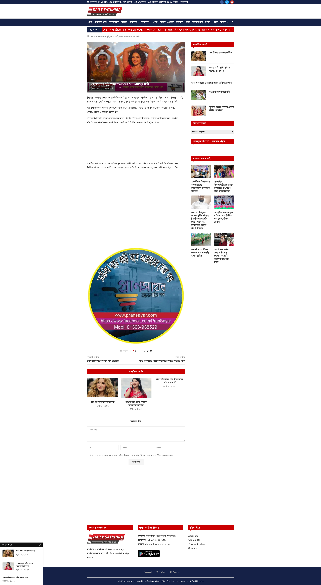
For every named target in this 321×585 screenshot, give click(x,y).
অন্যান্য (223, 22)
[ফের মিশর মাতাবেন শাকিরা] (102, 388)
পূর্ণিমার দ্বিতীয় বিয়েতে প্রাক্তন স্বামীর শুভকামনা (221, 109)
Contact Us (194, 540)
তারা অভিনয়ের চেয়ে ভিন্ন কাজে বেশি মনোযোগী (211, 82)
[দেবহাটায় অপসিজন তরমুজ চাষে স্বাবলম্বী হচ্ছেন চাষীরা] (201, 239)
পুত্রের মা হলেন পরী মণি (219, 91)
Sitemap (192, 548)
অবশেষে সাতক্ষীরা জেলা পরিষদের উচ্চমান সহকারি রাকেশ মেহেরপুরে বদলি (221, 255)
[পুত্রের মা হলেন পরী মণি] (198, 95)
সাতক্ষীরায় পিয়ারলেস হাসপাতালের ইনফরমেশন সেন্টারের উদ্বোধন (200, 186)
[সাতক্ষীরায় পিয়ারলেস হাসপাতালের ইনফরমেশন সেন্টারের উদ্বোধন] (201, 171)
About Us (193, 536)
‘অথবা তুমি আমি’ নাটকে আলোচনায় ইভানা (219, 69)
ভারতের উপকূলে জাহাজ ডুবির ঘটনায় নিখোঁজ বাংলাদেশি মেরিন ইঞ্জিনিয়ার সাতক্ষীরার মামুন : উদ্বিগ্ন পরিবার (188, 29)
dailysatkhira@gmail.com (158, 544)
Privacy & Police (196, 544)
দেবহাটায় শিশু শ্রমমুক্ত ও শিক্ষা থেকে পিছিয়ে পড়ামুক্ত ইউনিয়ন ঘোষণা (223, 217)
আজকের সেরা (101, 22)
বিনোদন (179, 22)
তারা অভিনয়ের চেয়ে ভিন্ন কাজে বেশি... (16, 577)
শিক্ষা (207, 22)
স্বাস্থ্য (216, 22)
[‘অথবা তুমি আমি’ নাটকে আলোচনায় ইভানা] (136, 388)
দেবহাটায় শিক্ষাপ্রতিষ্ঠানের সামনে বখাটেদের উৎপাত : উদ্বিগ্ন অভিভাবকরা (104, 29)
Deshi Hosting (198, 581)
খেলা (155, 22)
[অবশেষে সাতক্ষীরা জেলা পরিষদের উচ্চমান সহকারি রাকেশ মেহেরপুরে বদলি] (224, 239)
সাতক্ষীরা (145, 22)
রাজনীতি (133, 22)
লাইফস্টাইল (197, 22)
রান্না (188, 22)
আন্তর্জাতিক (114, 22)
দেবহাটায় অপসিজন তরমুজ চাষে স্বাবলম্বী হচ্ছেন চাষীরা (200, 252)
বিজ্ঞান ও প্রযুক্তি (167, 22)
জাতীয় (124, 22)
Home (90, 36)
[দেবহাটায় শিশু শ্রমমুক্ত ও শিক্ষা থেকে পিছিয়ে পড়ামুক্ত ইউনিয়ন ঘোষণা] (224, 202)
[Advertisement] (188, 11)
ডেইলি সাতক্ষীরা (144, 581)
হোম (90, 22)
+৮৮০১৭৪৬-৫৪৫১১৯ (156, 540)
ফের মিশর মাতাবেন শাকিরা (102, 402)
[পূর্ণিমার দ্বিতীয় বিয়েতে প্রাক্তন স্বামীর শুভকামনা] (198, 111)
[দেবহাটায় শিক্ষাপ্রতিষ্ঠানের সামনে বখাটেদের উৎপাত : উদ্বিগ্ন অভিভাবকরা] (224, 171)
